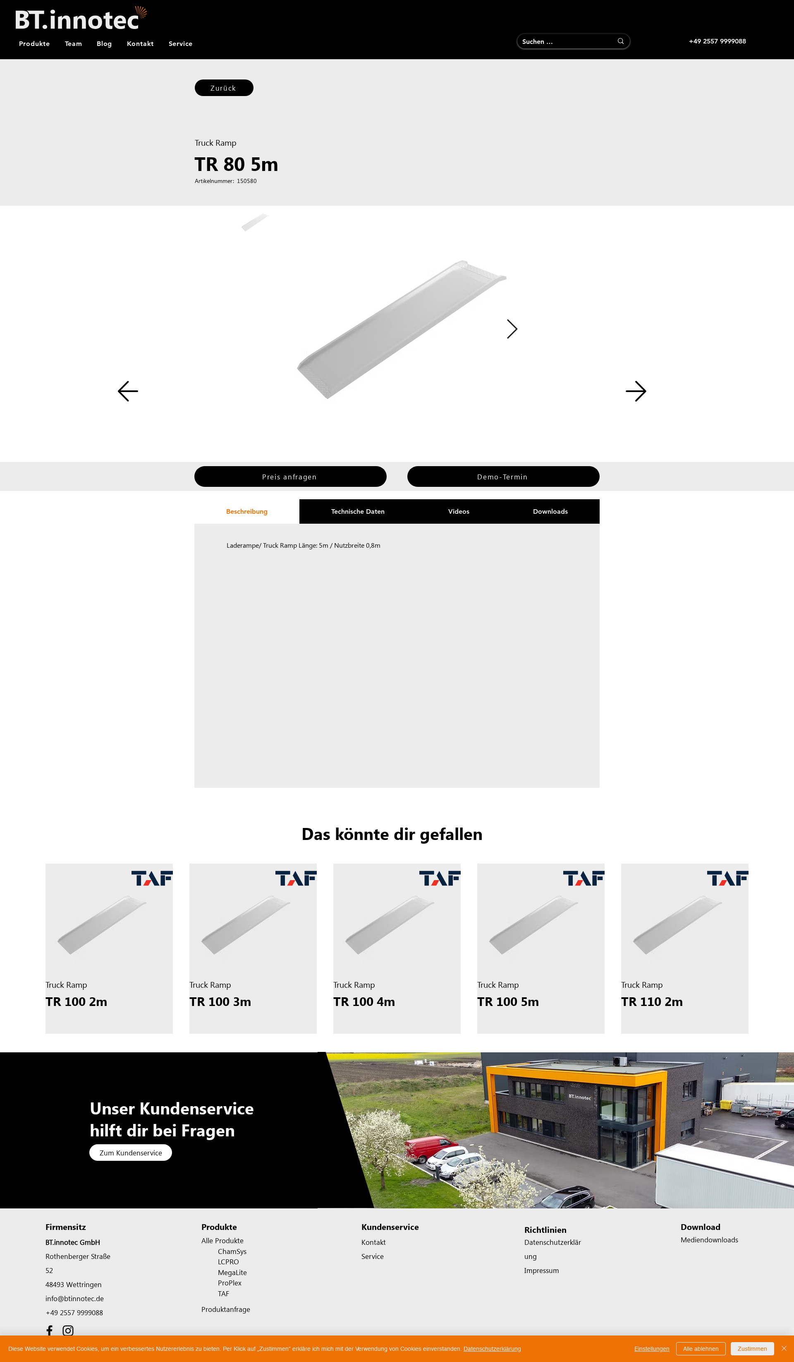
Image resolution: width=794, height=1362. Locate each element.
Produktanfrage (225, 1309)
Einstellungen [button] (652, 1348)
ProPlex (230, 1282)
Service (372, 1256)
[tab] (246, 511)
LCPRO (228, 1261)
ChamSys (232, 1251)
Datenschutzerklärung (492, 1348)
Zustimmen (752, 1348)
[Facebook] (49, 1330)
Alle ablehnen (701, 1348)
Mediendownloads (709, 1239)
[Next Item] (512, 329)
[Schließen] (784, 1348)
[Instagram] (68, 1330)
